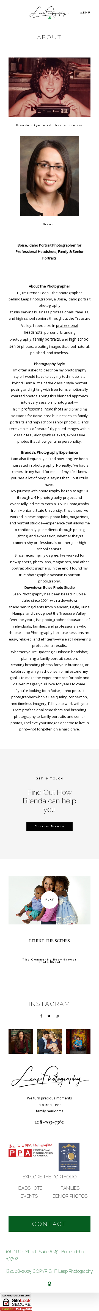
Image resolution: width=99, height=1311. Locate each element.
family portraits (46, 339)
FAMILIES (70, 1188)
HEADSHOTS (29, 1188)
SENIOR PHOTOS (70, 1196)
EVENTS (29, 1196)
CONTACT (49, 1223)
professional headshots (42, 409)
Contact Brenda (49, 826)
